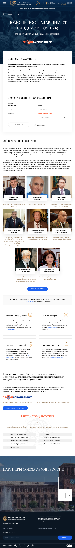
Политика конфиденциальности (47, 528)
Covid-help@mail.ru (11, 329)
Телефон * (11, 113)
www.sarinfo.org (28, 301)
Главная (10, 14)
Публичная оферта (8, 528)
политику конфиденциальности (50, 123)
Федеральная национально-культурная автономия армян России (37, 8)
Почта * (40, 105)
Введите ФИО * (12, 105)
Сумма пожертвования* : (46, 113)
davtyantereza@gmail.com (56, 357)
